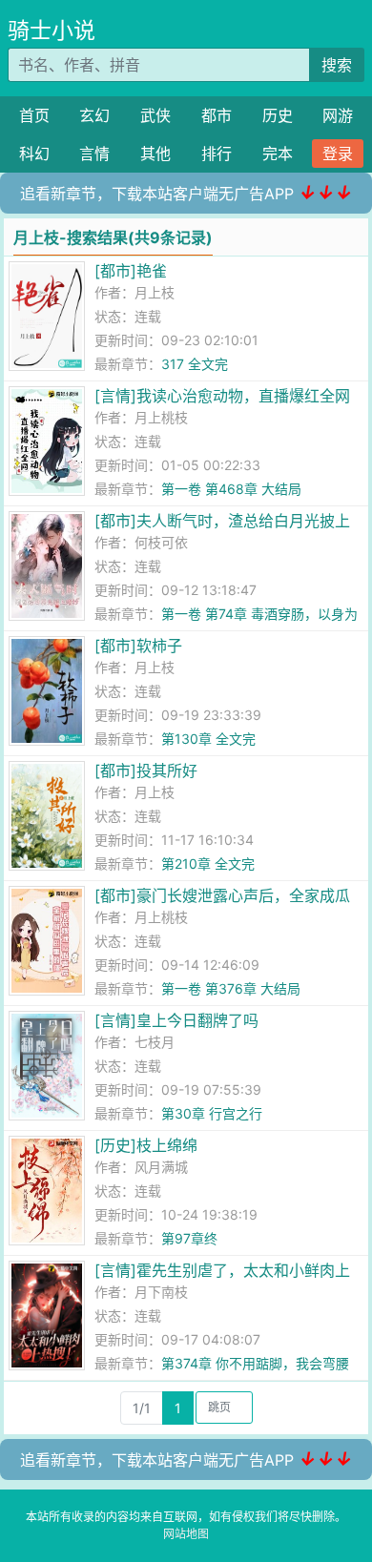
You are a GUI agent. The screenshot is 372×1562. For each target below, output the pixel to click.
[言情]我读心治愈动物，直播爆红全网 (222, 395)
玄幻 (94, 115)
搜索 (336, 64)
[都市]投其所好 (145, 770)
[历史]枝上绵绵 (145, 1145)
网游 (337, 115)
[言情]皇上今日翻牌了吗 (176, 1020)
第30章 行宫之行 (211, 1113)
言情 (94, 153)
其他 (155, 153)
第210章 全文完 (208, 863)
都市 (216, 115)
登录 (337, 153)
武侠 (155, 115)
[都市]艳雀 (130, 270)
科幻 (34, 153)
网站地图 (186, 1534)
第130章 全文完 (208, 738)
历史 (277, 115)
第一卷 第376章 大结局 (230, 988)
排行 (216, 153)
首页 (34, 115)
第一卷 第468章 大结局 (231, 489)
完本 (277, 153)
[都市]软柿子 (138, 645)
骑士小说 (51, 30)
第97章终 (189, 1238)
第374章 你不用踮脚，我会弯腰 (255, 1363)
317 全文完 (194, 364)
